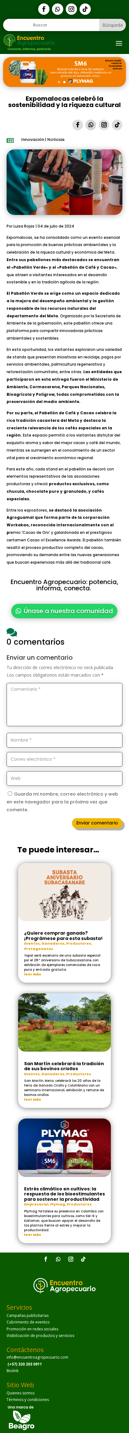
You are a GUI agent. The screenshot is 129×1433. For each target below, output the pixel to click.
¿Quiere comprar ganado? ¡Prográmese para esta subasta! (63, 935)
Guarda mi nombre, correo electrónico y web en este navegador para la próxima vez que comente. (62, 802)
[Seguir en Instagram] (71, 9)
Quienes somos (20, 1393)
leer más (32, 974)
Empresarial (36, 1204)
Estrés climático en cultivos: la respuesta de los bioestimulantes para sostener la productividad (64, 1194)
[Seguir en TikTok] (85, 9)
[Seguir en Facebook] (43, 9)
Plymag (57, 1204)
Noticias (55, 139)
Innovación (32, 139)
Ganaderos (52, 943)
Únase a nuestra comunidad (68, 611)
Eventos (32, 943)
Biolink (12, 1370)
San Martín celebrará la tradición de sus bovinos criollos (64, 1066)
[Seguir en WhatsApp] (57, 9)
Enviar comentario (97, 823)
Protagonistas (38, 948)
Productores (78, 943)
